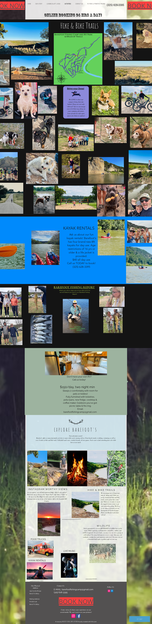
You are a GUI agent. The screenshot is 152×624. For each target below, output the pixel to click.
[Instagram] (73, 616)
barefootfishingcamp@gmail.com (77, 589)
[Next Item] (122, 468)
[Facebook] (78, 616)
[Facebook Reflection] (112, 591)
